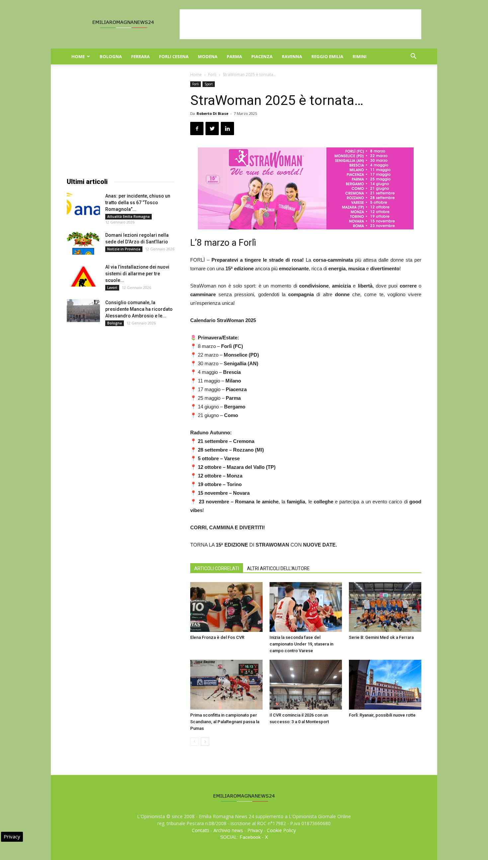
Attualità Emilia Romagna (128, 216)
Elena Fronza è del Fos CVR (217, 637)
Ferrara (140, 56)
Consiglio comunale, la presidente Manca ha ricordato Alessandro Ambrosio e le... (139, 309)
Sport (208, 84)
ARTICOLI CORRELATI (216, 568)
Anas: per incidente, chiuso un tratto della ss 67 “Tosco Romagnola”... (137, 202)
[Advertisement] (300, 24)
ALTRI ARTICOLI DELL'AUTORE (278, 568)
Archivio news (228, 830)
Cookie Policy (281, 830)
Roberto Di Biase (212, 113)
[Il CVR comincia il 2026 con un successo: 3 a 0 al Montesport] (306, 685)
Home (78, 56)
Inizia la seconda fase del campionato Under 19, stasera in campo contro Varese (301, 644)
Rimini (359, 56)
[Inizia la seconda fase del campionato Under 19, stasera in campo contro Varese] (306, 607)
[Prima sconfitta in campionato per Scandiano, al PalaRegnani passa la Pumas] (226, 685)
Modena (207, 56)
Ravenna (292, 56)
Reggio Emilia (327, 56)
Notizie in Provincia (123, 249)
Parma (234, 56)
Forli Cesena (174, 56)
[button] (413, 57)
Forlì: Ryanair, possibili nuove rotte (382, 715)
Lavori (112, 287)
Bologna (111, 56)
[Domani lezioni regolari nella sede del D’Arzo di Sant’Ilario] (83, 243)
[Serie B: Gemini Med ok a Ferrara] (385, 607)
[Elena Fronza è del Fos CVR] (226, 607)
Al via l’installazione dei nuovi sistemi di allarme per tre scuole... (137, 273)
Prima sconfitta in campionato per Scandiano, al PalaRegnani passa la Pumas (224, 722)
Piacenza (262, 56)
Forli (212, 74)
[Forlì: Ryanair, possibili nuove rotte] (385, 685)
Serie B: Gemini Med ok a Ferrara (381, 637)
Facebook (250, 837)
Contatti (200, 830)
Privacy (255, 830)
